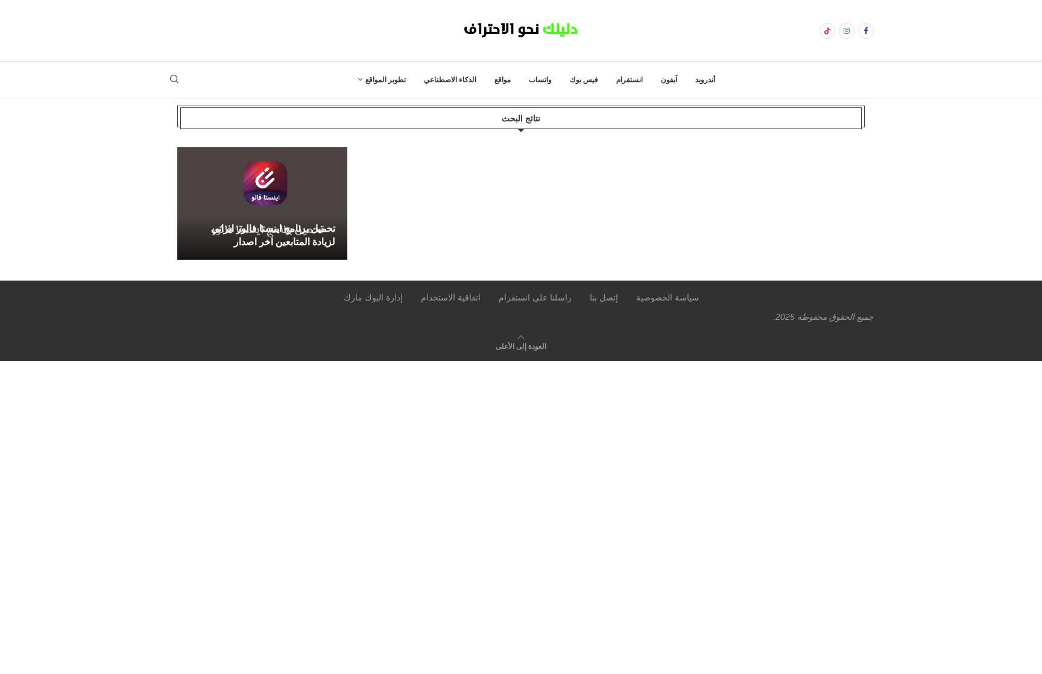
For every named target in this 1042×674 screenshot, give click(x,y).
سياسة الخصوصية (667, 297)
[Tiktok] (827, 31)
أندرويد (705, 79)
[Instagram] (846, 31)
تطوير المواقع (385, 79)
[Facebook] (866, 31)
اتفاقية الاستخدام (451, 297)
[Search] (174, 79)
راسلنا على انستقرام (535, 297)
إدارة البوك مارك (373, 297)
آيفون (669, 79)
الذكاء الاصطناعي (450, 79)
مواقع (502, 79)
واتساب (540, 79)
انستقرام (629, 79)
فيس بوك (584, 79)
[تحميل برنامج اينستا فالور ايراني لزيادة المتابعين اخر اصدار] (262, 204)
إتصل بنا (604, 297)
